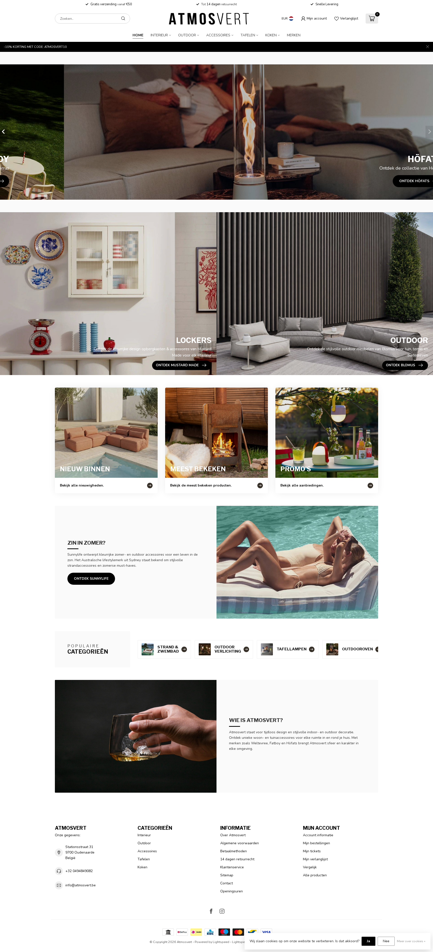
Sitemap (226, 875)
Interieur (159, 35)
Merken (293, 35)
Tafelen (248, 35)
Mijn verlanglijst (315, 859)
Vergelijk (310, 867)
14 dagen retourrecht (237, 859)
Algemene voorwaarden (239, 843)
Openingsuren (231, 891)
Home (138, 35)
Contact (226, 883)
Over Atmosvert (233, 835)
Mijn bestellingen (316, 843)
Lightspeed (221, 942)
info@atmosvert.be (80, 885)
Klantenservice (232, 867)
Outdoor (187, 35)
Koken (271, 35)
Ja (368, 941)
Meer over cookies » (411, 941)
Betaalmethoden (233, 851)
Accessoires (218, 35)
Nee (386, 941)
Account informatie (318, 835)
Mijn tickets (312, 851)
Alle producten (315, 875)
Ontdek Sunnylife (91, 578)
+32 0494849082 (79, 871)
